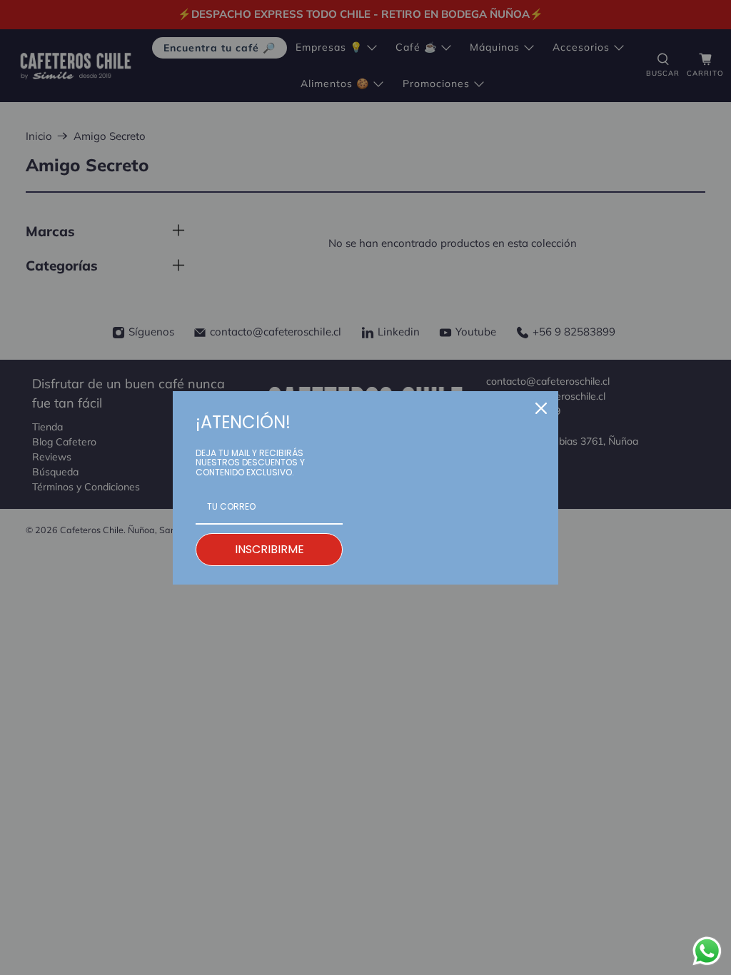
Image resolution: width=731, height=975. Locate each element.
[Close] (541, 408)
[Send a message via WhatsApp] (707, 951)
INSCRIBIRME (269, 549)
